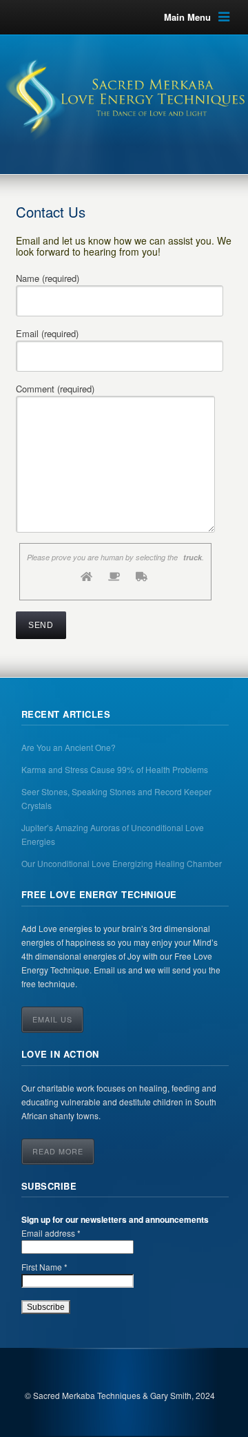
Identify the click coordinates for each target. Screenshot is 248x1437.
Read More (57, 1151)
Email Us (52, 1019)
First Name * (44, 1267)
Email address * (51, 1233)
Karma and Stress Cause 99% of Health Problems (114, 769)
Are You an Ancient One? (68, 747)
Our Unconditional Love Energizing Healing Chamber (121, 863)
